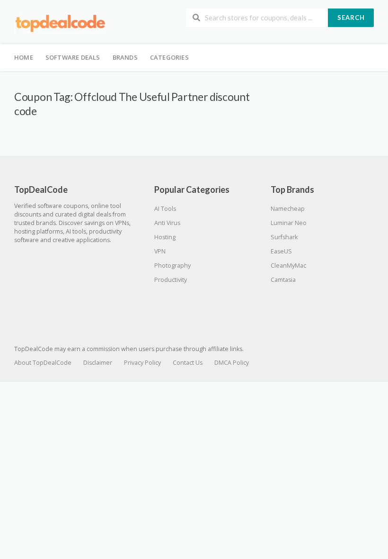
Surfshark (284, 237)
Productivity (170, 280)
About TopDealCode (42, 363)
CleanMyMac (288, 265)
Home (23, 57)
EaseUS (281, 251)
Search (351, 17)
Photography (172, 265)
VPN (160, 251)
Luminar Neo (289, 223)
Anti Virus (167, 223)
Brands (125, 57)
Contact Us (188, 363)
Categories (169, 57)
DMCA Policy (231, 363)
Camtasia (283, 280)
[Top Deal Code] (61, 22)
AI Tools (165, 209)
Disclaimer (97, 363)
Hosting (165, 237)
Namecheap (288, 209)
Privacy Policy (142, 363)
